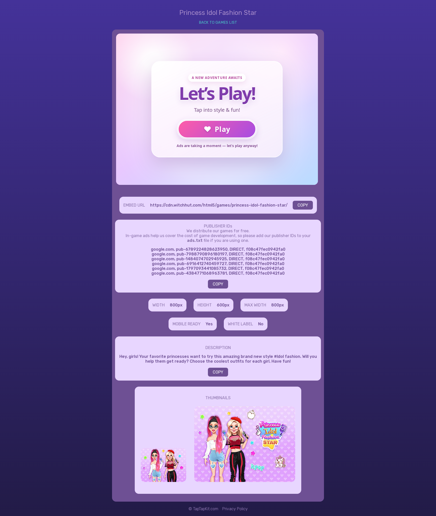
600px (223, 305)
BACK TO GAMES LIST (218, 22)
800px (176, 305)
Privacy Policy (235, 508)
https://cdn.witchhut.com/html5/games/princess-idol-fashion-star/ (219, 205)
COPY (302, 205)
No (260, 324)
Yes (209, 324)
